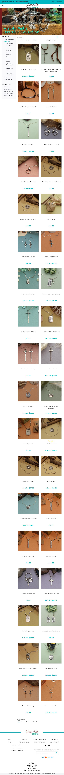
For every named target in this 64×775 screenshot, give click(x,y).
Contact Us (54, 739)
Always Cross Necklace (28, 331)
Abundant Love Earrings (51, 144)
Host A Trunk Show (39, 742)
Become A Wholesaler (39, 739)
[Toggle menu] (8, 6)
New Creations (9, 43)
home (9, 739)
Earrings (8, 52)
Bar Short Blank (51, 556)
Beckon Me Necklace (51, 706)
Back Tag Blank (28, 444)
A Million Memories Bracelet (28, 107)
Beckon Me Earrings (28, 706)
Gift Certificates (24, 742)
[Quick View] (25, 62)
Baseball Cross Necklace (51, 593)
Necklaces (8, 50)
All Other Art (54, 742)
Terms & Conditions (16, 748)
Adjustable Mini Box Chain (28, 219)
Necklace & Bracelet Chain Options (9, 68)
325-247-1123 (59, 1)
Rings (7, 56)
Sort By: (48, 40)
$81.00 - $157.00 (8, 89)
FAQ (10, 742)
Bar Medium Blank (28, 556)
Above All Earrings (51, 107)
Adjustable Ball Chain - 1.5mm (51, 182)
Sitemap (53, 773)
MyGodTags (9, 45)
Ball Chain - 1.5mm (28, 481)
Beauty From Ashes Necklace (28, 668)
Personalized (9, 48)
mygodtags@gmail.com (33, 770)
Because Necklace (51, 668)
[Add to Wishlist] (28, 62)
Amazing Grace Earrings (28, 369)
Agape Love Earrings (28, 256)
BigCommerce (37, 773)
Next (34, 40)
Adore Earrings (51, 219)
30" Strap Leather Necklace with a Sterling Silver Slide (51, 70)
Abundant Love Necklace (28, 182)
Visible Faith (7, 41)
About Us (24, 739)
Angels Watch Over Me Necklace (51, 407)
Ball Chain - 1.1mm (51, 444)
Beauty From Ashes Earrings (51, 631)
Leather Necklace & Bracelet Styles (10, 73)
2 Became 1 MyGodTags (28, 69)
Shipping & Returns (17, 750)
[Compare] (31, 62)
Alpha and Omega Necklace (51, 294)
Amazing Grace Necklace (51, 369)
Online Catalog (8, 79)
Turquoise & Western (9, 39)
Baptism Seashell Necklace (28, 518)
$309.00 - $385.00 (8, 95)
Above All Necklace (28, 144)
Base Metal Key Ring (28, 593)
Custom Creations (8, 77)
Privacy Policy (17, 745)
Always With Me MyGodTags (51, 331)
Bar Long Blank (51, 518)
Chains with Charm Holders (10, 64)
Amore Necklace (28, 406)
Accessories (9, 59)
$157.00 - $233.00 (8, 91)
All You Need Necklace (28, 294)
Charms (8, 61)
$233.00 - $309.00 (8, 93)
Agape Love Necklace (51, 256)
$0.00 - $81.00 (7, 87)
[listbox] (56, 40)
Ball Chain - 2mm (51, 481)
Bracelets (8, 54)
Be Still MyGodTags (28, 631)
